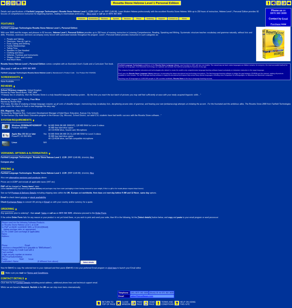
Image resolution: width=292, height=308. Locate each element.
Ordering (150, 18)
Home (184, 18)
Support (161, 18)
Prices (138, 18)
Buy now (91, 14)
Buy (92, 157)
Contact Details (23, 283)
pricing (24, 197)
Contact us (173, 18)
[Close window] (118, 305)
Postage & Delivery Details (23, 193)
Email (285, 18)
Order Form (100, 213)
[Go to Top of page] (98, 305)
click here (112, 268)
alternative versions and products (25, 177)
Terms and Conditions (37, 273)
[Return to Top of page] (22, 77)
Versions (127, 18)
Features (81, 18)
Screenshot (93, 18)
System (116, 18)
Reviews (104, 18)
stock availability (38, 197)
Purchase (276, 24)
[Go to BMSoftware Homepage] (146, 305)
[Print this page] (133, 305)
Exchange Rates (14, 202)
